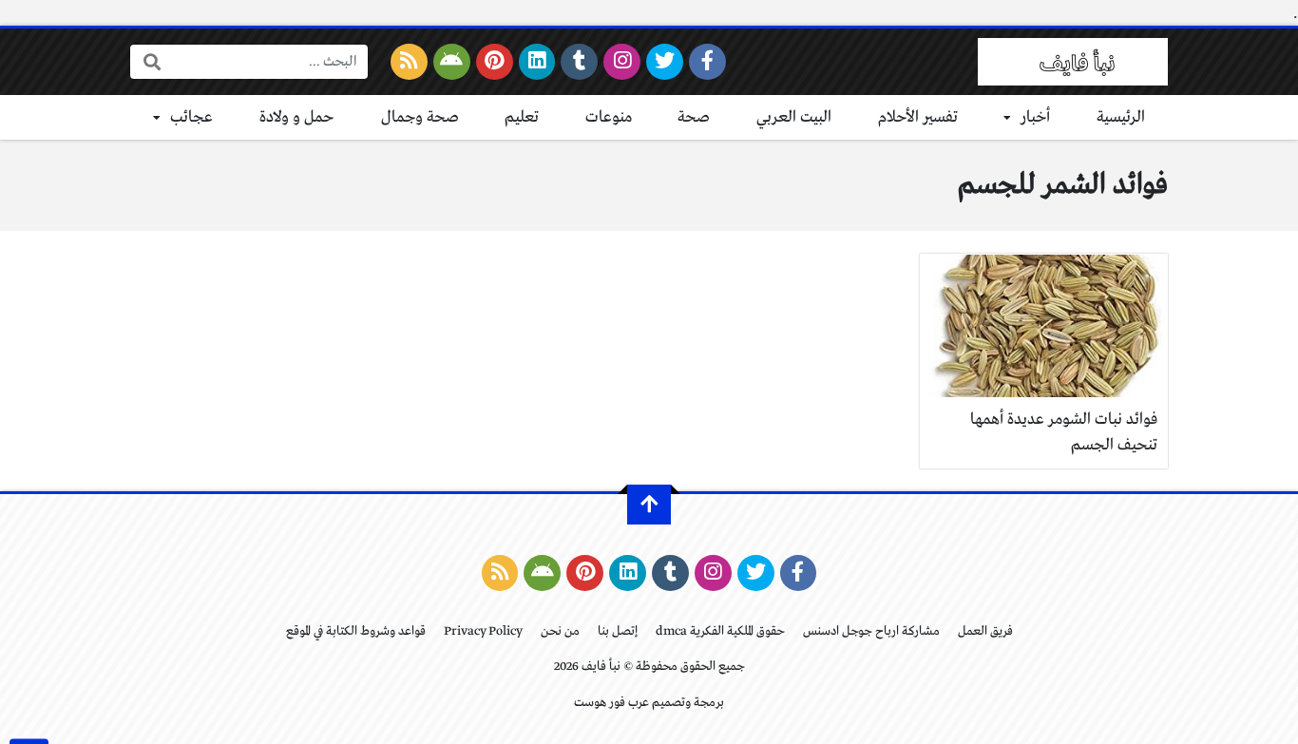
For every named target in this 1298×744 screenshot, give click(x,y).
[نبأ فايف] (1073, 62)
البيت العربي (793, 117)
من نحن (560, 631)
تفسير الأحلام (918, 117)
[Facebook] (707, 62)
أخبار (1035, 117)
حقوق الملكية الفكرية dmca (720, 631)
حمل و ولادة (296, 117)
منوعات (608, 117)
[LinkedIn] (537, 62)
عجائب (191, 117)
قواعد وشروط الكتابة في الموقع (356, 631)
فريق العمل (985, 631)
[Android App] (451, 62)
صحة (694, 117)
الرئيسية (1121, 117)
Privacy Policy (483, 631)
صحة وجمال (420, 117)
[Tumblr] (579, 62)
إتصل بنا (618, 631)
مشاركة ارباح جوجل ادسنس (871, 631)
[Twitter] (664, 62)
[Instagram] (621, 62)
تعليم (522, 117)
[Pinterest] (494, 62)
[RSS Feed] (409, 62)
